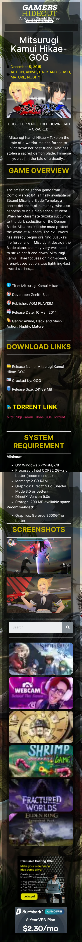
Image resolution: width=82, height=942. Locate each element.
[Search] (67, 627)
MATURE (18, 77)
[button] (41, 27)
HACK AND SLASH (54, 72)
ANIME (31, 72)
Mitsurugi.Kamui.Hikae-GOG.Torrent (36, 417)
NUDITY (33, 77)
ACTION (17, 72)
